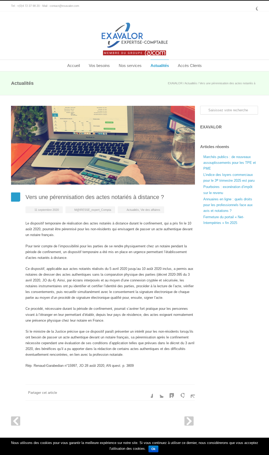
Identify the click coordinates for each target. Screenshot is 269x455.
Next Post (189, 421)
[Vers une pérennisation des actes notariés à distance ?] (103, 145)
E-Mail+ (189, 392)
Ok (153, 449)
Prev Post (15, 421)
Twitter (158, 392)
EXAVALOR (175, 83)
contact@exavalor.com (64, 5)
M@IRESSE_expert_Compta (92, 209)
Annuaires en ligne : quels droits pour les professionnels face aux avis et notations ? (228, 205)
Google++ (179, 392)
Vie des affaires (150, 209)
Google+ (252, 6)
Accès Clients (190, 65)
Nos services (130, 65)
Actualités (160, 65)
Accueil (73, 65)
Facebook (147, 392)
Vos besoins (99, 65)
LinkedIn (168, 392)
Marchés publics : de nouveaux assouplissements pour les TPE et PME (229, 162)
